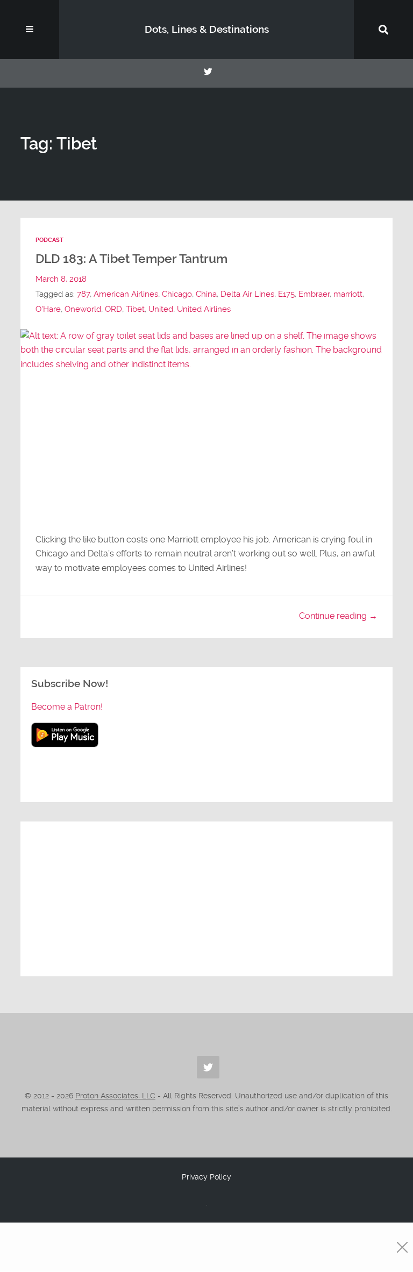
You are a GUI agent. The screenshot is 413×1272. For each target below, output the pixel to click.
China (206, 294)
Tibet (135, 309)
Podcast (49, 240)
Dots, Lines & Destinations (207, 29)
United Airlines (204, 309)
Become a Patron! (67, 707)
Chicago (177, 294)
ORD (113, 309)
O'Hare (48, 309)
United (160, 309)
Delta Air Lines (247, 294)
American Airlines (126, 294)
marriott (347, 294)
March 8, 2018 (61, 279)
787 (83, 294)
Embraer (314, 294)
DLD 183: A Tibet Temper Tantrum (131, 258)
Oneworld (83, 309)
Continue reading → (338, 616)
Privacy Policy (206, 1177)
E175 (286, 294)
